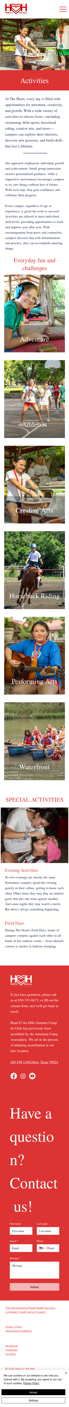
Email (14, 1241)
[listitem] (34, 314)
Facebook (11, 1345)
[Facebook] (13, 1076)
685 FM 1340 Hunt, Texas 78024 (34, 1062)
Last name (42, 1223)
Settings (33, 1400)
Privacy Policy (13, 1326)
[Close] (63, 1375)
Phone (40, 1241)
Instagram (11, 1350)
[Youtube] (32, 1076)
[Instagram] (23, 1076)
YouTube (10, 1354)
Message (15, 1258)
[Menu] (62, 9)
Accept (33, 1392)
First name (15, 1223)
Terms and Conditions (18, 1330)
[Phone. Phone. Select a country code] (42, 1248)
